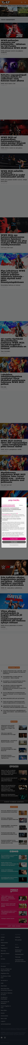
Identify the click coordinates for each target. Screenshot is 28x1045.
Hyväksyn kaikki (14, 538)
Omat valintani (14, 542)
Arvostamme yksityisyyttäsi (8, 505)
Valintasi (21, 505)
